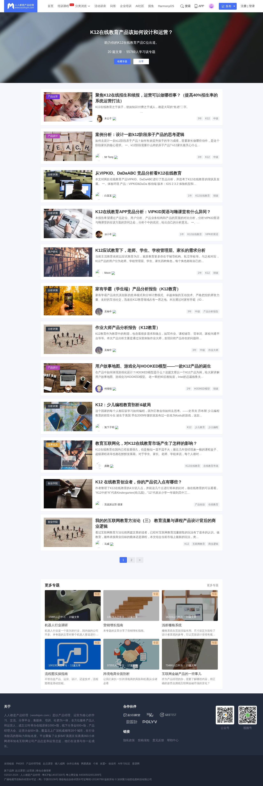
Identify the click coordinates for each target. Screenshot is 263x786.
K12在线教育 (202, 195)
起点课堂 (48, 763)
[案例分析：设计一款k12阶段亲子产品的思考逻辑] (68, 146)
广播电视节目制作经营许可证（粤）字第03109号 (31, 779)
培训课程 (63, 6)
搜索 (188, 6)
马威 (106, 543)
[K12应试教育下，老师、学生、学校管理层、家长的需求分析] (68, 262)
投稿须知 (143, 740)
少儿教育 (200, 427)
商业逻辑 (213, 543)
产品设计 (53, 135)
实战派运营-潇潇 (113, 504)
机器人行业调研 (56, 625)
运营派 (30, 770)
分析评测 (53, 174)
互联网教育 (199, 543)
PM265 (20, 763)
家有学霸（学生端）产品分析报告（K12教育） (138, 289)
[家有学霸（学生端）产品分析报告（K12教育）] (68, 300)
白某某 (108, 195)
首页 (50, 6)
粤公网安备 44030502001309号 (84, 774)
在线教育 (213, 504)
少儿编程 (213, 427)
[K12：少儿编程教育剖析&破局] (68, 416)
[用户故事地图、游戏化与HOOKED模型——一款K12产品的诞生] (68, 378)
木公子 (108, 118)
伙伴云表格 (73, 763)
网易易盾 (86, 763)
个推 (95, 763)
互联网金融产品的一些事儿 (181, 674)
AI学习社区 (124, 763)
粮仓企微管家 (43, 770)
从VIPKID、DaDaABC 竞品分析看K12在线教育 (138, 173)
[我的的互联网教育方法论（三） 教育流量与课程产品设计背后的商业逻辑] (68, 532)
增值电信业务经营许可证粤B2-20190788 (81, 779)
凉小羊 (108, 234)
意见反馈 (158, 740)
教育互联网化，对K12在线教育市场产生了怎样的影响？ (146, 443)
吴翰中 (108, 311)
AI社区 (140, 6)
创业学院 (53, 483)
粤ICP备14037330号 (53, 774)
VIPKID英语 (211, 234)
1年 (190, 195)
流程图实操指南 (56, 674)
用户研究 (53, 251)
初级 (215, 195)
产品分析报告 (210, 311)
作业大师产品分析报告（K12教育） (127, 327)
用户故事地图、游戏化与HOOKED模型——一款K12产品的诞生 (153, 366)
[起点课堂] (131, 715)
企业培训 (126, 6)
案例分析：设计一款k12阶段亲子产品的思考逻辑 (139, 134)
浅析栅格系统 (172, 625)
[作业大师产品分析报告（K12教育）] (68, 339)
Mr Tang (108, 157)
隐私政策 (129, 740)
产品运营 (53, 96)
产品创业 (200, 504)
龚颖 (106, 465)
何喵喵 (108, 388)
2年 (200, 272)
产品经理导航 (33, 763)
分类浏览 (81, 6)
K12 (207, 118)
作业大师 (213, 350)
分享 (141, 61)
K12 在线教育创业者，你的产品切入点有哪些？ (138, 482)
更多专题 (212, 585)
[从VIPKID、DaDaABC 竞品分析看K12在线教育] (68, 185)
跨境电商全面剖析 (116, 674)
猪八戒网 (60, 763)
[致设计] (131, 722)
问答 (113, 6)
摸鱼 (151, 6)
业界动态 (53, 444)
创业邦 (112, 763)
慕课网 (136, 763)
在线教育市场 (210, 465)
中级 (215, 118)
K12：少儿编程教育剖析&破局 (123, 404)
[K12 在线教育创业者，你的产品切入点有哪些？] (68, 493)
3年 (200, 118)
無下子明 (109, 427)
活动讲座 (100, 6)
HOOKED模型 (202, 388)
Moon (107, 272)
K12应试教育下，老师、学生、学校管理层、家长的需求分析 (150, 250)
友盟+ (103, 763)
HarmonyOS (166, 6)
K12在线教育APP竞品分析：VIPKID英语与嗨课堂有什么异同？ (153, 211)
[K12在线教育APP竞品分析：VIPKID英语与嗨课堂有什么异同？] (68, 223)
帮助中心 (173, 740)
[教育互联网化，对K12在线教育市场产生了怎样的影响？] (68, 455)
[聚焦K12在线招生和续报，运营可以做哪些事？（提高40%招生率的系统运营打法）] (68, 107)
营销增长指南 (113, 625)
